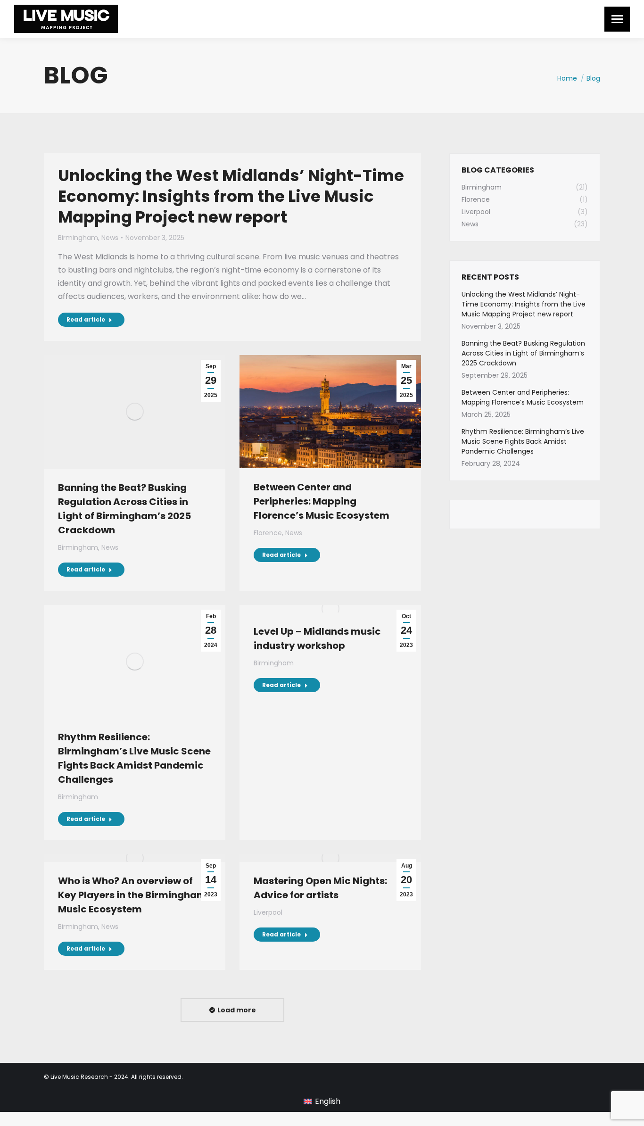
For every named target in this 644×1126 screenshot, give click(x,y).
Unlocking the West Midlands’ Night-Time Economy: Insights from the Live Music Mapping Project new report (231, 196)
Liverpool (268, 912)
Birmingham (78, 237)
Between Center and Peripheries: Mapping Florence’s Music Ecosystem (321, 501)
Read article (85, 319)
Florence (268, 533)
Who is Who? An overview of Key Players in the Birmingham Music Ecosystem (132, 895)
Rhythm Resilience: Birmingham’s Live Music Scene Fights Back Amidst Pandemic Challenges (523, 441)
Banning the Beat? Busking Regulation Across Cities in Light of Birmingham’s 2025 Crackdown (523, 353)
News (109, 237)
